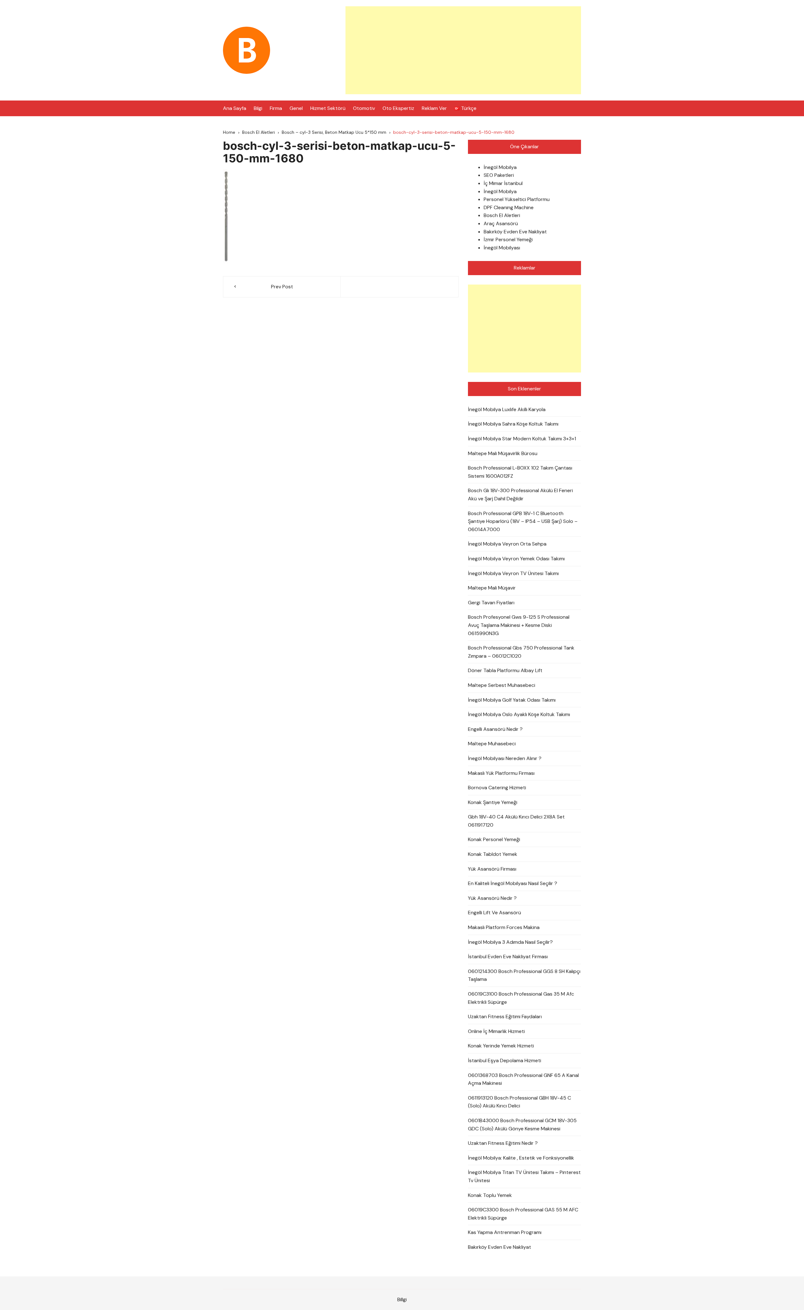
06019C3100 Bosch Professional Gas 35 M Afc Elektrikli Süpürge (521, 998)
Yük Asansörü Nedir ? (492, 898)
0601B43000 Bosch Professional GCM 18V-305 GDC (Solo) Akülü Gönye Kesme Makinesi (522, 1124)
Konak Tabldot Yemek (492, 854)
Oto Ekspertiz (398, 108)
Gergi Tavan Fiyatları (491, 602)
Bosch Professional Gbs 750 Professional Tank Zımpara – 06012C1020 (521, 651)
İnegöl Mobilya (500, 167)
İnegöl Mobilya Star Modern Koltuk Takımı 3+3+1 (522, 438)
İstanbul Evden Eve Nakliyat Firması (508, 956)
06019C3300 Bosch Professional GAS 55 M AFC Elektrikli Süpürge (523, 1213)
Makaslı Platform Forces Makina (504, 927)
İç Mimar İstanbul (503, 183)
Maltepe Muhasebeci (492, 743)
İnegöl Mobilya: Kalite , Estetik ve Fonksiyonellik (521, 1158)
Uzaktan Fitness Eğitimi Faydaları (505, 1016)
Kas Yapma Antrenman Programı (504, 1232)
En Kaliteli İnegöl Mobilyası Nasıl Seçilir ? (512, 883)
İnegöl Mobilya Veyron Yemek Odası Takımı (516, 558)
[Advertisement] (463, 50)
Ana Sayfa (234, 108)
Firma (276, 108)
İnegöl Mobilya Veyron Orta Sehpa (507, 544)
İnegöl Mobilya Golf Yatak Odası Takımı (512, 700)
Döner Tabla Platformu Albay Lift (505, 670)
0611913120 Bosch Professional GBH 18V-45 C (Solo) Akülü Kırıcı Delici (519, 1102)
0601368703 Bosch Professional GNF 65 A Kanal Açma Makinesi (523, 1079)
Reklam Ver (434, 108)
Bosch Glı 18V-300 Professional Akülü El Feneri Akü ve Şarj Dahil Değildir (520, 494)
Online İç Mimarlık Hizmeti (496, 1031)
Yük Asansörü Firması (492, 869)
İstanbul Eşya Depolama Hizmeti (504, 1060)
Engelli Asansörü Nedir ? (495, 729)
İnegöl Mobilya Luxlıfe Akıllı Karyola (507, 409)
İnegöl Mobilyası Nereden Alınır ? (504, 758)
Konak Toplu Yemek (490, 1195)
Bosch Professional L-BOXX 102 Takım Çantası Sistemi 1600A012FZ (520, 472)
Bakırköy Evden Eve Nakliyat (515, 231)
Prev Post (282, 286)
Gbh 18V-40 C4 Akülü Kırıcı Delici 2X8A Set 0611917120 (516, 820)
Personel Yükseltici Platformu (517, 199)
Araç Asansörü (501, 223)
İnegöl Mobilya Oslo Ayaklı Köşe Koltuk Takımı (519, 714)
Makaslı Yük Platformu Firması (501, 773)
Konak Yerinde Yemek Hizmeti (501, 1045)
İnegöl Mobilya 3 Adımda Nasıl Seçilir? (510, 942)
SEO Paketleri (499, 175)
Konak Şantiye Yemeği (492, 802)
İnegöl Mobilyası (502, 247)
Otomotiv (364, 108)
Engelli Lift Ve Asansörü (494, 912)
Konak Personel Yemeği (494, 839)
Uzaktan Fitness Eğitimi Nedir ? (503, 1143)
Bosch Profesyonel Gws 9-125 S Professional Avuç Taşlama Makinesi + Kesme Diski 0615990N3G (518, 625)
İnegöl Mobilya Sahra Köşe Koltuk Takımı (513, 424)
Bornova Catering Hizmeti (497, 787)
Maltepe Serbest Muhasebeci (501, 685)
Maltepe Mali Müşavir (492, 587)
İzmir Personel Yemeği (508, 239)
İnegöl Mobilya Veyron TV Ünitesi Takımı (513, 573)
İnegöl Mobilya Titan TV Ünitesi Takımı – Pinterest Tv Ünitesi (524, 1176)
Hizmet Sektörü (327, 108)
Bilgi (258, 108)
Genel (296, 108)
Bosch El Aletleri (502, 215)
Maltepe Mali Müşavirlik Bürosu (502, 453)
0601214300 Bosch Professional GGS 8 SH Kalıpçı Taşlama (524, 975)
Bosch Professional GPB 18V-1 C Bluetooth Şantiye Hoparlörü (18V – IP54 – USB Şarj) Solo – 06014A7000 (523, 521)
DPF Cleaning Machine (509, 207)
